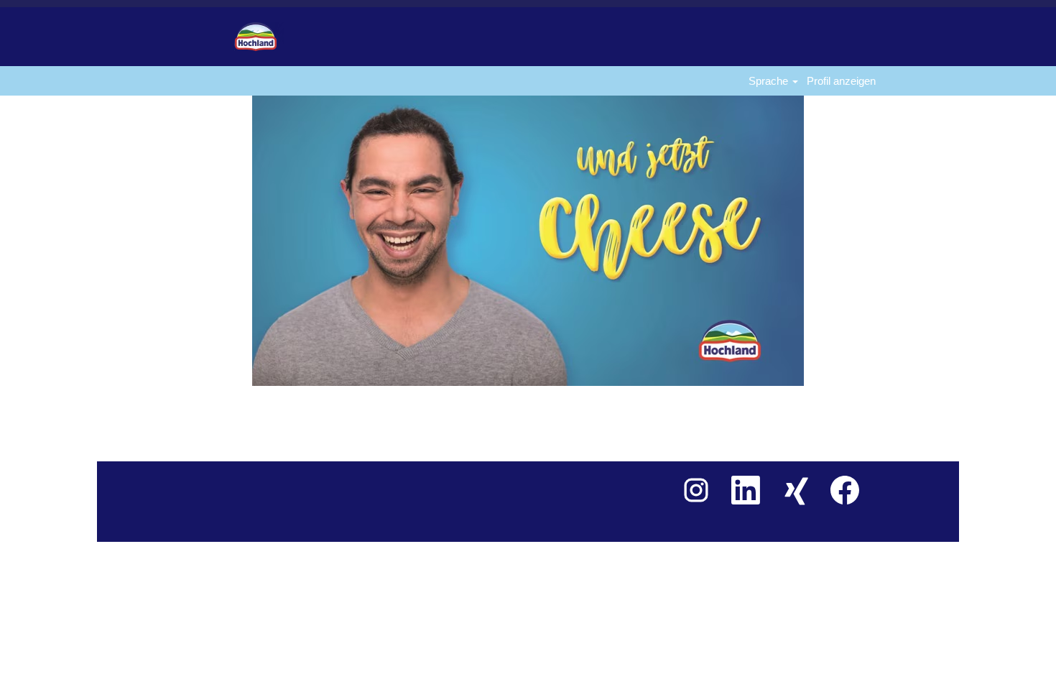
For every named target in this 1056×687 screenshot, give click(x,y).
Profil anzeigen (841, 81)
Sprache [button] (770, 81)
